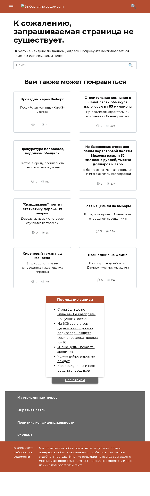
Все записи (75, 380)
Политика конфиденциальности (45, 422)
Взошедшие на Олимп (108, 255)
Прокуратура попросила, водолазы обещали (42, 151)
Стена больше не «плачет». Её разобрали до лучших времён (76, 314)
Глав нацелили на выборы (108, 206)
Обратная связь (31, 410)
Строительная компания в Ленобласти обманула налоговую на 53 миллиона (108, 102)
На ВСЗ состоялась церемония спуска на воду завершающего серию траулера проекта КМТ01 (77, 333)
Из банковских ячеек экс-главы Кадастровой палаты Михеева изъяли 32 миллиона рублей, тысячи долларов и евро (107, 155)
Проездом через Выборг (42, 99)
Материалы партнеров (37, 397)
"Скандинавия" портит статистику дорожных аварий (42, 209)
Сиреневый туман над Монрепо (42, 256)
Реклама (24, 435)
